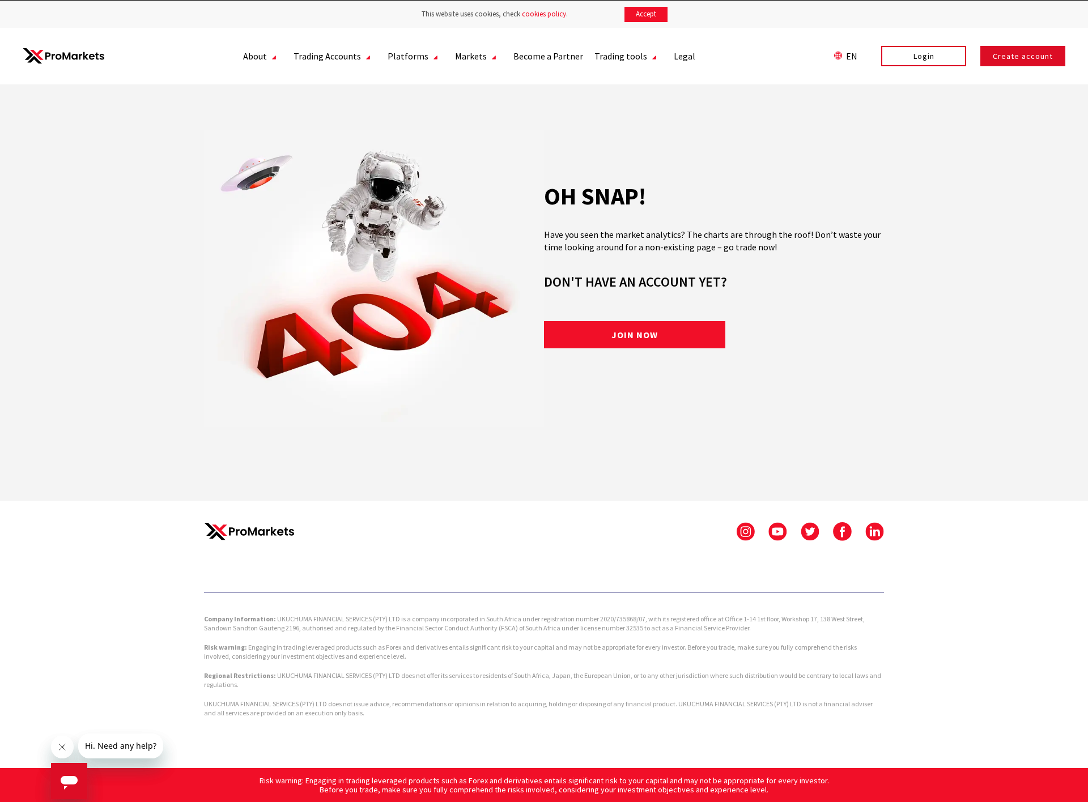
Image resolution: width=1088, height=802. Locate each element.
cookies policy (544, 14)
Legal (684, 56)
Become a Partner (548, 56)
